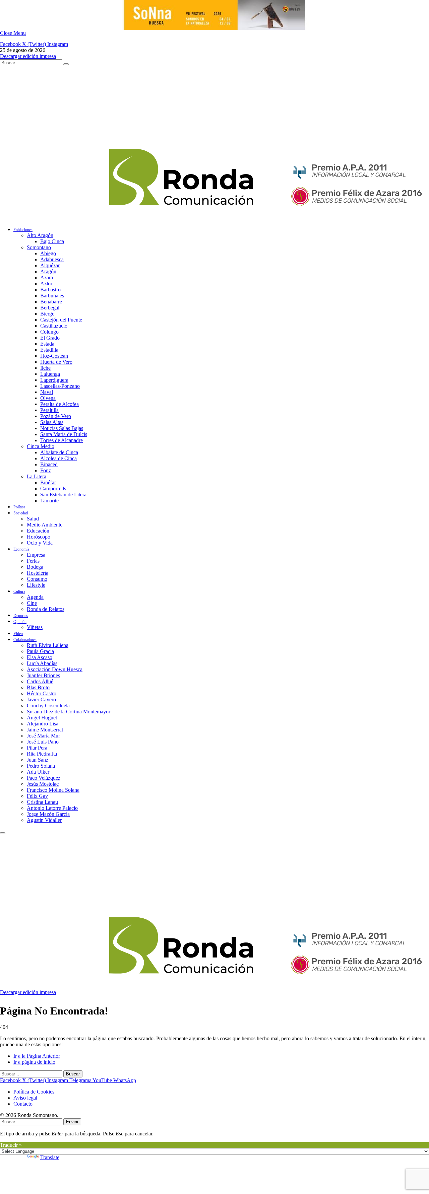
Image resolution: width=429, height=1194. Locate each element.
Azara (46, 277)
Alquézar (50, 265)
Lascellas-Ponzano (60, 386)
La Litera (36, 476)
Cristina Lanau (42, 802)
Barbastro (50, 289)
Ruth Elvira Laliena (47, 645)
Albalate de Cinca (59, 452)
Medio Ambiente (44, 525)
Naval (46, 392)
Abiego (48, 253)
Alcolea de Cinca (58, 458)
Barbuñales (52, 295)
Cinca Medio (40, 446)
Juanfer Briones (43, 675)
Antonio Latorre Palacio (52, 808)
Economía (21, 549)
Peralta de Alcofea (59, 404)
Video (18, 633)
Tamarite (49, 500)
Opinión (19, 621)
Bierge (47, 314)
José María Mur (43, 736)
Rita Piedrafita (42, 754)
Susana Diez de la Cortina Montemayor (68, 711)
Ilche (45, 368)
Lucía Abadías (42, 663)
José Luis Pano (43, 742)
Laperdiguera (54, 380)
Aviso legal (25, 1098)
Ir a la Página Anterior (36, 1056)
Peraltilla (49, 410)
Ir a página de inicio (34, 1062)
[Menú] (2, 833)
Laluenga (50, 374)
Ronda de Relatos (45, 609)
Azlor (46, 283)
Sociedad (20, 513)
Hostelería (37, 573)
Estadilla (49, 350)
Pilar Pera (37, 748)
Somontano (39, 247)
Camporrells (53, 488)
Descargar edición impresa (28, 56)
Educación (38, 531)
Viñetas (35, 627)
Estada (47, 344)
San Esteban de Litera (63, 494)
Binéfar (48, 482)
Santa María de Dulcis (63, 434)
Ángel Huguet (42, 717)
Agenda (35, 597)
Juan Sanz (37, 760)
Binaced (49, 464)
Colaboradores (25, 639)
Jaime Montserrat (45, 729)
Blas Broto (38, 687)
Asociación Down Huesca (54, 669)
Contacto (23, 1104)
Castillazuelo (53, 326)
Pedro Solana (41, 766)
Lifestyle (36, 585)
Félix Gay (37, 796)
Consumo (37, 579)
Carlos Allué (40, 681)
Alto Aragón (40, 235)
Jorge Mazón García (48, 814)
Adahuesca (52, 259)
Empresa (36, 555)
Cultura (19, 591)
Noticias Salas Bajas (61, 428)
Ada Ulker (38, 772)
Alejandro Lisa (42, 723)
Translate (49, 1157)
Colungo (49, 332)
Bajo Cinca (52, 241)
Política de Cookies (33, 1092)
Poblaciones (23, 229)
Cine (32, 603)
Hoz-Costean (54, 356)
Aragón (48, 271)
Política (19, 507)
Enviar (72, 1121)
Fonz (45, 470)
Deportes (20, 615)
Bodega (35, 567)
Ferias (33, 561)
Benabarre (51, 301)
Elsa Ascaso (39, 657)
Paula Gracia (40, 651)
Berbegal (49, 307)
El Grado (50, 338)
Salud (33, 518)
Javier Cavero (41, 699)
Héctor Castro (41, 693)
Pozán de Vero (55, 416)
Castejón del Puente (61, 320)
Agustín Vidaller (44, 820)
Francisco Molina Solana (53, 790)
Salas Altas (51, 422)
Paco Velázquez (43, 778)
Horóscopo (38, 537)
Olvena (48, 398)
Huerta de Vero (56, 362)
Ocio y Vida (40, 543)
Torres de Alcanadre (61, 440)
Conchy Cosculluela (48, 705)
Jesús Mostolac (43, 784)
